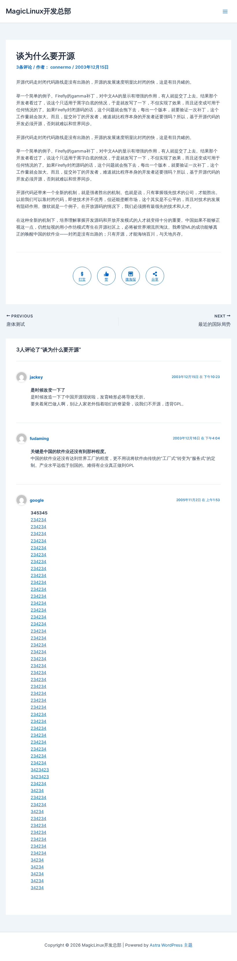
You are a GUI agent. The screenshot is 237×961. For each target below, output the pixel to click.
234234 (38, 519)
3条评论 (24, 67)
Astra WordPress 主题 (171, 945)
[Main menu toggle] (225, 11)
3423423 (40, 769)
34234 (37, 790)
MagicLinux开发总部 (38, 11)
